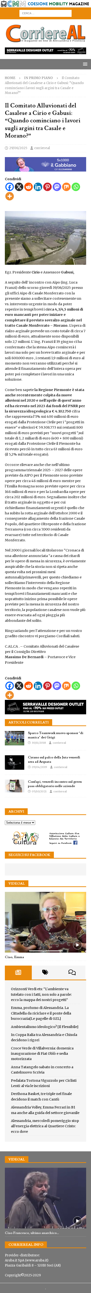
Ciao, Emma (14, 957)
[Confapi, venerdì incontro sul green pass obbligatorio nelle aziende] (14, 786)
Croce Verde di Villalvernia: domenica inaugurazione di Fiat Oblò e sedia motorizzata (42, 1053)
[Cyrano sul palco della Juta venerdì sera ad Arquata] (14, 762)
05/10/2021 (39, 791)
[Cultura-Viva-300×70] (45, 844)
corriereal (42, 148)
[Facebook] (9, 187)
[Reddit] (28, 187)
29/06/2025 (18, 148)
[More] (9, 196)
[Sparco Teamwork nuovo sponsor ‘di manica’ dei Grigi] (14, 738)
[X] (19, 187)
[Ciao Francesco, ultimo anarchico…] (45, 1198)
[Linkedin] (38, 187)
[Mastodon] (57, 187)
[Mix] (66, 187)
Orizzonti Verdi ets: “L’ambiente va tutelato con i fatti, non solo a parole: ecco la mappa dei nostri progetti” (41, 994)
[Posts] (18, 973)
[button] (84, 64)
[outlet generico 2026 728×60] (45, 51)
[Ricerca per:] (45, 13)
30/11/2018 (39, 742)
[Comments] (71, 973)
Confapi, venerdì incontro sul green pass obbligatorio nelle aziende (55, 784)
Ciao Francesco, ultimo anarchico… (32, 1233)
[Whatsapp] (76, 187)
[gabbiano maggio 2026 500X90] (45, 169)
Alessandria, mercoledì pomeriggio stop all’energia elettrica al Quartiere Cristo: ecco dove (45, 1126)
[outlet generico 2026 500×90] (45, 711)
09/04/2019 (39, 767)
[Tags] (45, 973)
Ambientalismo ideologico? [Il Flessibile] (44, 1027)
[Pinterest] (47, 187)
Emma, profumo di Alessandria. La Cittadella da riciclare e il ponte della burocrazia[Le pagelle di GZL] (41, 1013)
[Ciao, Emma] (45, 922)
